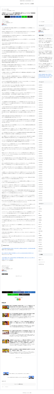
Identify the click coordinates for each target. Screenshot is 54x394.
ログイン (40, 257)
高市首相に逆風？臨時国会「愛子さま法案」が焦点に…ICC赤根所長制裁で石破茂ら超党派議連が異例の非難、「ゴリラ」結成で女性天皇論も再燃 (45, 59)
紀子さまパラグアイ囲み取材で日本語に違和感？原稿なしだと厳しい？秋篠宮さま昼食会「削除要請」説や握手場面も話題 (45, 53)
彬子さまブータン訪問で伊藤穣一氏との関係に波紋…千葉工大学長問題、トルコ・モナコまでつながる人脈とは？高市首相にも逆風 (45, 46)
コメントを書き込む (18, 384)
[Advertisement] (19, 283)
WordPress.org (41, 264)
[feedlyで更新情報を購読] (18, 299)
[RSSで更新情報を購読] (19, 299)
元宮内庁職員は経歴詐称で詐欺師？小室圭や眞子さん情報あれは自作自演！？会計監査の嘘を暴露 (18, 248)
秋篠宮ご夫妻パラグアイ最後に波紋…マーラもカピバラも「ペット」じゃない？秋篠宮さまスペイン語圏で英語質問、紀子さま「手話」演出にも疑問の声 (45, 40)
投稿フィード (41, 259)
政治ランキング (4, 25)
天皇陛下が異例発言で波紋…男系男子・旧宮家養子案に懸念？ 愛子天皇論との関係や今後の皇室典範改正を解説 (45, 76)
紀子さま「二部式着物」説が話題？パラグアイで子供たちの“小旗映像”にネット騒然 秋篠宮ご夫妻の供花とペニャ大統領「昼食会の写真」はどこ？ (45, 65)
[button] (30, 17)
